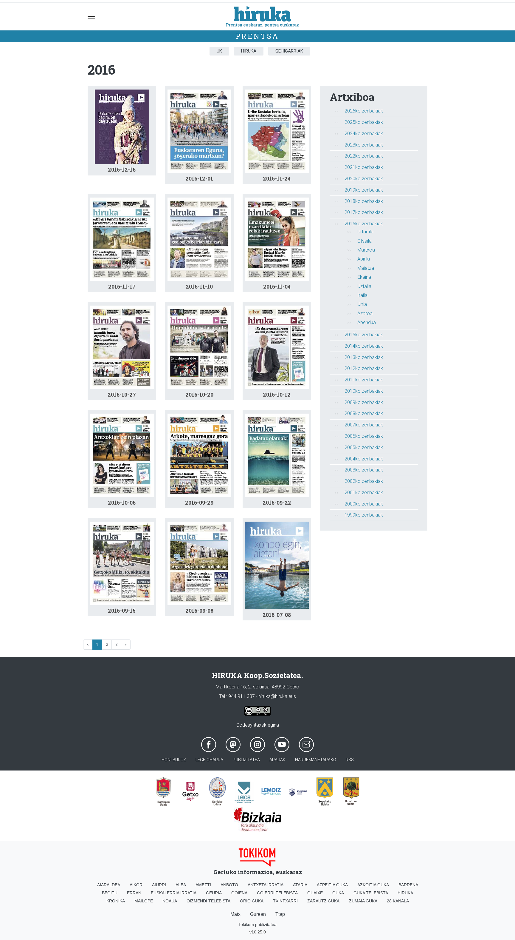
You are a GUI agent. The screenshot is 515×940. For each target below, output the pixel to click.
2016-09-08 (199, 610)
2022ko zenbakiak (364, 156)
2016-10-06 (122, 502)
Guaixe (315, 892)
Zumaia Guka (363, 901)
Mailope (143, 901)
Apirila (363, 259)
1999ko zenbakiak (364, 515)
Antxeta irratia (265, 884)
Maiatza (365, 268)
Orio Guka (251, 901)
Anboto (229, 884)
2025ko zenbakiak (364, 122)
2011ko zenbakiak (364, 380)
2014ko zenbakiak (364, 346)
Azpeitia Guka (332, 884)
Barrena (408, 884)
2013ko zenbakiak (364, 357)
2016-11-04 (277, 286)
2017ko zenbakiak (364, 212)
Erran (134, 892)
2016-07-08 (277, 614)
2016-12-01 (199, 178)
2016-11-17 (122, 286)
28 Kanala (398, 901)
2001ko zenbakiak (364, 492)
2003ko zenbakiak (364, 470)
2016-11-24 (277, 178)
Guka (338, 892)
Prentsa (258, 36)
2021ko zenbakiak (364, 167)
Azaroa (365, 313)
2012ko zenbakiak (364, 368)
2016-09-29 (199, 502)
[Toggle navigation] (91, 16)
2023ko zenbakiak (364, 145)
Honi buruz (174, 759)
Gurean (258, 914)
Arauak (277, 759)
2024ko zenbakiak (364, 133)
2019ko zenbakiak (364, 190)
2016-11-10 (199, 286)
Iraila (362, 295)
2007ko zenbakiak (364, 425)
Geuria (214, 892)
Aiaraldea (108, 884)
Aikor (136, 884)
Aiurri (159, 884)
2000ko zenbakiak (364, 504)
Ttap (280, 914)
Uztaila (364, 286)
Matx (235, 914)
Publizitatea (246, 759)
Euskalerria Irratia (173, 892)
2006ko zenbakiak (364, 436)
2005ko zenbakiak (364, 447)
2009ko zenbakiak (364, 402)
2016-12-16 (122, 169)
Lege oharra (209, 759)
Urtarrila (365, 232)
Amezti (203, 884)
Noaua (169, 901)
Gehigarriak (289, 51)
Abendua (366, 322)
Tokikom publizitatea (257, 924)
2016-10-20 (199, 394)
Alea (181, 884)
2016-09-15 (122, 610)
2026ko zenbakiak (364, 111)
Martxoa (366, 250)
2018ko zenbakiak (364, 201)
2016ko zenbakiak (364, 223)
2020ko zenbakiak (364, 178)
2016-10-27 (122, 394)
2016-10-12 (277, 394)
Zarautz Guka (323, 901)
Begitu (109, 892)
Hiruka (248, 51)
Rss (350, 759)
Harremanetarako (315, 759)
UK (219, 51)
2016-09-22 (277, 502)
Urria (362, 304)
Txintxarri (285, 901)
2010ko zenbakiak (364, 391)
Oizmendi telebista (208, 901)
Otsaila (364, 241)
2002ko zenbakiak (364, 481)
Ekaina (364, 277)
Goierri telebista (277, 892)
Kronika (115, 901)
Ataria (300, 884)
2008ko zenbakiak (364, 413)
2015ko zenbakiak (364, 335)
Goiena (239, 892)
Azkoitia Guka (373, 884)
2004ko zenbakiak (364, 459)
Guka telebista (370, 892)
